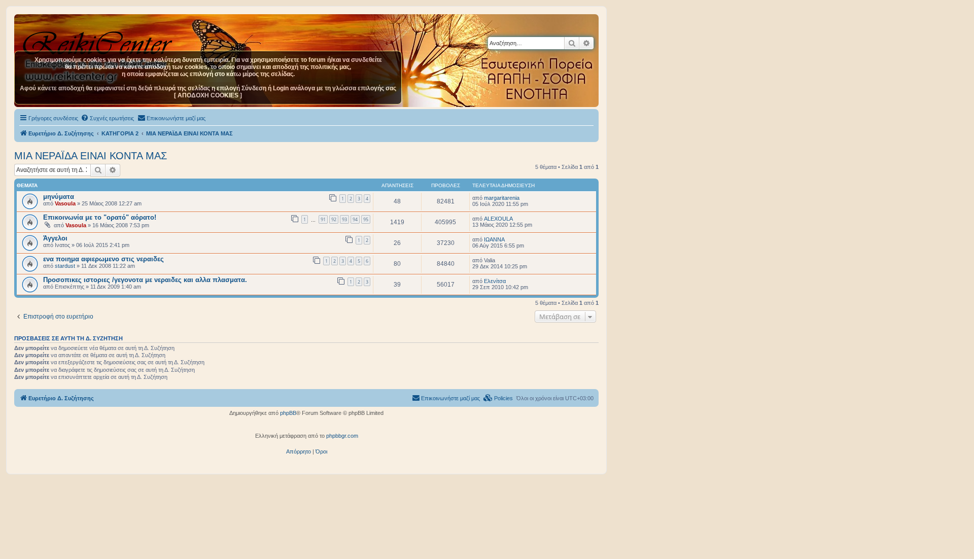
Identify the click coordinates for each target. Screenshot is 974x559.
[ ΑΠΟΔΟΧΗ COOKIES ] (208, 95)
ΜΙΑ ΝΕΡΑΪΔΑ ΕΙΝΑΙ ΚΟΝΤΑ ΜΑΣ (90, 155)
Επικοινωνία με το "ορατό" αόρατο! (99, 217)
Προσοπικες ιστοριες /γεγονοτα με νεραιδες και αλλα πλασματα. (145, 280)
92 (333, 219)
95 (365, 219)
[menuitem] (107, 118)
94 (355, 219)
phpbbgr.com (342, 436)
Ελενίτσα (495, 281)
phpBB (288, 413)
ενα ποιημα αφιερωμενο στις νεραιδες (103, 259)
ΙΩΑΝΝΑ (494, 239)
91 (323, 219)
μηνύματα (58, 196)
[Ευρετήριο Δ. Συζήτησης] (99, 40)
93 (344, 219)
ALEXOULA (498, 219)
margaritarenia (501, 198)
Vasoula (65, 203)
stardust (65, 266)
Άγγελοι (55, 238)
